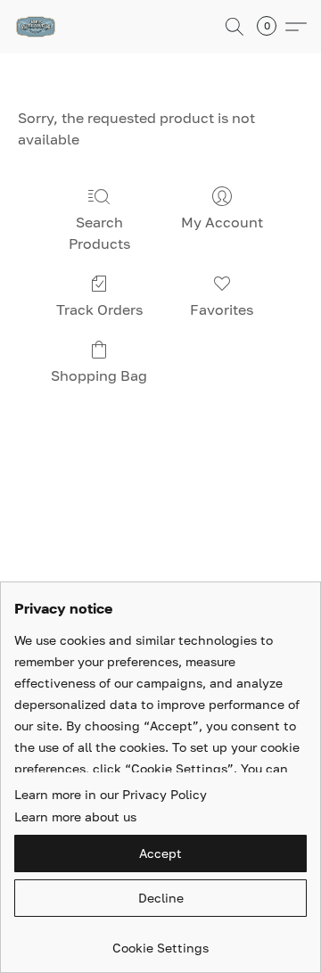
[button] (36, 27)
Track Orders (99, 309)
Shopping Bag (99, 375)
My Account (222, 222)
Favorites (221, 309)
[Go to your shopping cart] (272, 27)
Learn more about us (75, 816)
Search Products (99, 232)
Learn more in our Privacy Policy (110, 794)
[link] (160, 941)
